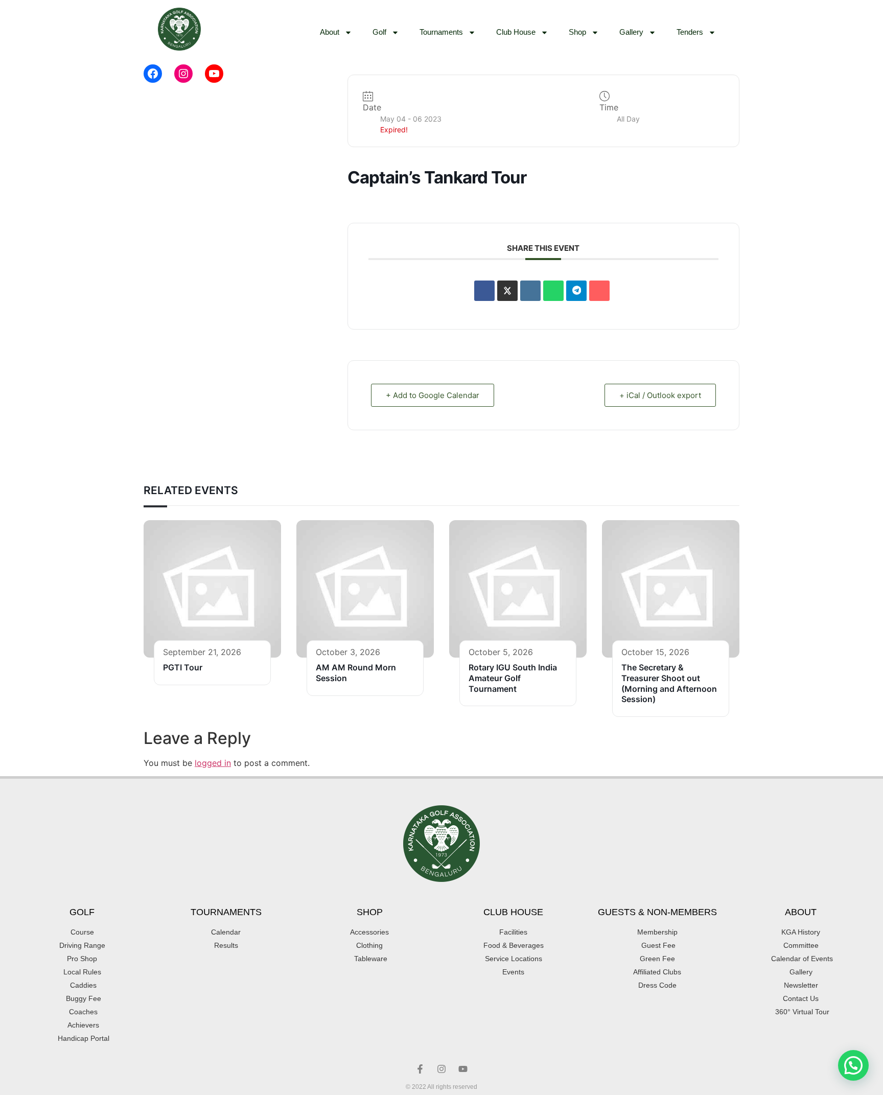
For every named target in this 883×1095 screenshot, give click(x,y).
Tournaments (441, 32)
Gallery (631, 32)
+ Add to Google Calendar (432, 395)
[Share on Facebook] (484, 291)
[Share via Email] (599, 291)
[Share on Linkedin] (530, 291)
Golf (379, 32)
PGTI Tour (182, 667)
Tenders (690, 32)
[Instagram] (183, 73)
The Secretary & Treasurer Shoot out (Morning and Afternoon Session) (669, 683)
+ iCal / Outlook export (660, 395)
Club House (516, 32)
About (329, 32)
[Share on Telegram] (576, 291)
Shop (577, 32)
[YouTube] (214, 73)
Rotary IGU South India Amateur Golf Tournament (513, 678)
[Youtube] (463, 1069)
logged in (213, 763)
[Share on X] (507, 291)
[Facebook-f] (420, 1069)
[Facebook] (153, 73)
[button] (853, 1065)
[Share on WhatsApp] (553, 291)
